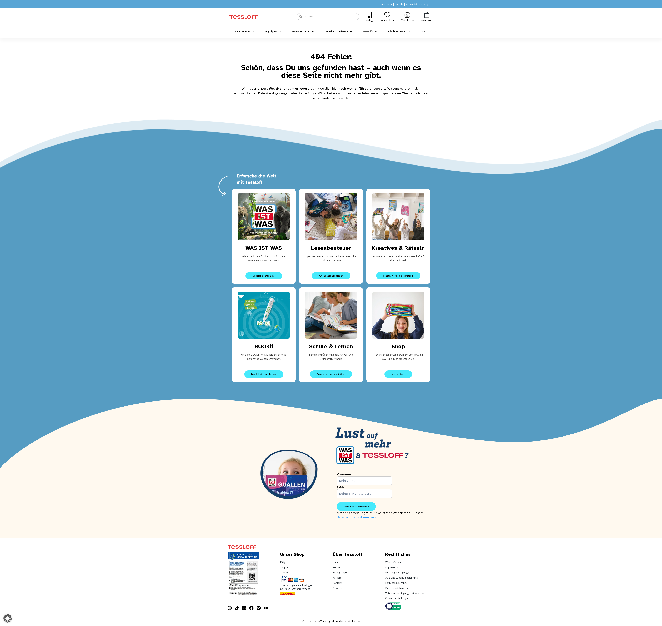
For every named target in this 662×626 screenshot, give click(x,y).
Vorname (344, 474)
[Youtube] (266, 608)
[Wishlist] (387, 15)
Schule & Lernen (397, 31)
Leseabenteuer (301, 31)
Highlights (271, 31)
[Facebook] (251, 608)
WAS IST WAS (242, 31)
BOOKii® (368, 31)
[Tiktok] (237, 608)
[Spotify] (259, 608)
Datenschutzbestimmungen (357, 517)
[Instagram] (230, 608)
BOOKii (264, 346)
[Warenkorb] (426, 15)
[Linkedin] (244, 608)
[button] (7, 618)
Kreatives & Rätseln (336, 31)
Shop (424, 31)
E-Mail (341, 487)
